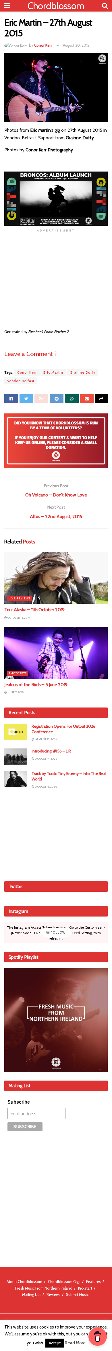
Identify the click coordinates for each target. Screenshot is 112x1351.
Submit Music (77, 1294)
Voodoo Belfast (20, 381)
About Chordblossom (24, 1281)
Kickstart (85, 1288)
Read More (75, 1343)
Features (93, 1281)
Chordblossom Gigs (64, 1281)
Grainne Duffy (82, 372)
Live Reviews (19, 598)
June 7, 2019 (15, 692)
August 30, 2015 (76, 45)
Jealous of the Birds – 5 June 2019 (35, 684)
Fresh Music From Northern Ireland (43, 1288)
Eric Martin (53, 372)
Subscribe (18, 1102)
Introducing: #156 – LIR (51, 751)
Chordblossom (56, 6)
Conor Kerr (43, 45)
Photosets (18, 673)
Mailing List (31, 1294)
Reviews (53, 1294)
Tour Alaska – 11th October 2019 (34, 609)
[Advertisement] (56, 835)
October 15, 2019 (18, 618)
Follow (57, 933)
